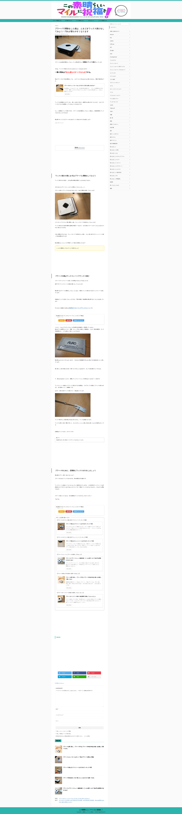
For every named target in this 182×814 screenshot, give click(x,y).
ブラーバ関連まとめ (57, 20)
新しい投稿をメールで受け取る (64, 733)
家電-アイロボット (60, 683)
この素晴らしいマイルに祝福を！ (91, 810)
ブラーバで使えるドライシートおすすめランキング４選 (77, 767)
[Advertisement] (67, 134)
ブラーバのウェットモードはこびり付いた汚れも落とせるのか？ (74, 798)
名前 (57, 709)
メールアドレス (59, 715)
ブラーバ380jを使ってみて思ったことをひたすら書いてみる (78, 778)
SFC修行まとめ (68, 20)
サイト (57, 720)
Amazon (61, 320)
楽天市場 (69, 320)
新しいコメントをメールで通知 (64, 731)
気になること (91, 20)
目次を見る (81, 147)
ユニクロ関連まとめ (102, 20)
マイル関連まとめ (80, 20)
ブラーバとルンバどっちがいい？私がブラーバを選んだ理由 (78, 757)
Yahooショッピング (78, 320)
